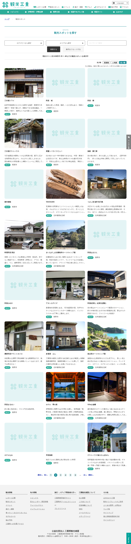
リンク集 (106, 509)
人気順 (114, 62)
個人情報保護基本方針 (111, 516)
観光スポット (11, 502)
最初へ (40, 475)
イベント (9, 505)
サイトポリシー (109, 520)
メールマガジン (84, 513)
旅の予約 (9, 520)
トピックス (14, 12)
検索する (53, 49)
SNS (80, 509)
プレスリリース (60, 508)
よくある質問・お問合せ (112, 505)
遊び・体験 (10, 509)
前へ (45, 475)
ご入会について (84, 502)
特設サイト (98, 12)
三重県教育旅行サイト (63, 498)
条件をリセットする (73, 49)
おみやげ (119, 12)
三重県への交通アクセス (15, 524)
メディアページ (84, 516)
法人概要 (82, 498)
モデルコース (11, 516)
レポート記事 (11, 498)
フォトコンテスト (36, 505)
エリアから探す (65, 43)
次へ (85, 475)
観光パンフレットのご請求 (113, 502)
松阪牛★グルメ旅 (77, 12)
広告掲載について (85, 505)
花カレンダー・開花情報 (39, 502)
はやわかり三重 (109, 498)
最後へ (90, 475)
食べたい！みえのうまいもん (16, 513)
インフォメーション (37, 509)
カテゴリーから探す (24, 43)
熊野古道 (56, 12)
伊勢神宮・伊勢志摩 (35, 12)
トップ (7, 19)
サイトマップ (108, 513)
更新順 (106, 62)
